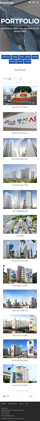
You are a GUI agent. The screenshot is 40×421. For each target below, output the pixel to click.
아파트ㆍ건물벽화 (25, 57)
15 (25, 391)
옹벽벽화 (35, 57)
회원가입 (21, 404)
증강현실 (19, 61)
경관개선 (14, 57)
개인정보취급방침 (12, 404)
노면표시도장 (6, 57)
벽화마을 (12, 61)
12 (19, 391)
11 (17, 391)
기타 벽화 (27, 61)
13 (21, 391)
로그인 (27, 404)
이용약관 (3, 404)
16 (27, 391)
